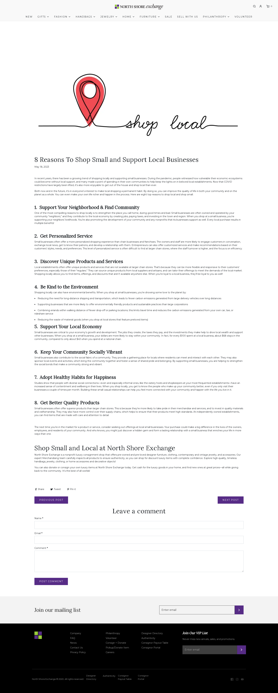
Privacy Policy (78, 652)
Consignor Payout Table (154, 642)
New (29, 16)
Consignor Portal (150, 647)
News (73, 642)
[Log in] (261, 6)
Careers (110, 652)
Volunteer (243, 16)
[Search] (254, 6)
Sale (168, 16)
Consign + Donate (116, 642)
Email (38, 533)
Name (38, 518)
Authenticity (148, 638)
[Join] (239, 609)
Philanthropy (113, 633)
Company (75, 633)
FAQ (72, 638)
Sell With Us (187, 16)
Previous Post (51, 500)
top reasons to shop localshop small (170, 194)
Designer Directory (152, 633)
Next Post (230, 500)
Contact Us (76, 647)
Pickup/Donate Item (117, 647)
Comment (41, 548)
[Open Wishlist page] (248, 6)
